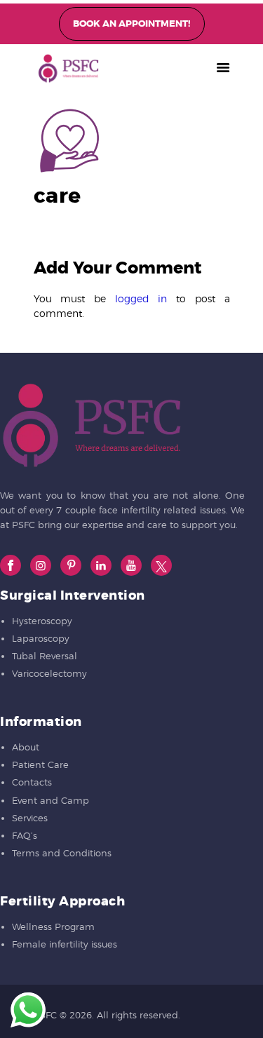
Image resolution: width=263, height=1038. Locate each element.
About (25, 747)
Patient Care (40, 764)
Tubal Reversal (44, 655)
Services (30, 817)
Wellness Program (53, 926)
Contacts (32, 782)
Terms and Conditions (62, 852)
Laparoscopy (40, 638)
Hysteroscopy (42, 620)
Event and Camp (50, 800)
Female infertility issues (64, 944)
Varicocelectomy (49, 673)
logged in (141, 298)
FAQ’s (24, 835)
